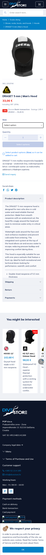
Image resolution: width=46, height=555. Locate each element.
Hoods (36, 23)
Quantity (6, 132)
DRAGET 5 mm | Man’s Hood (16, 27)
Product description (14, 198)
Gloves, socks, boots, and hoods (18, 23)
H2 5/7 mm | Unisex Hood (29, 354)
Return (8, 290)
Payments (10, 298)
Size (4, 119)
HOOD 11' (8, 353)
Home (4, 20)
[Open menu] (5, 4)
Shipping (9, 282)
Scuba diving (15, 20)
